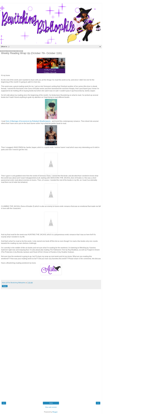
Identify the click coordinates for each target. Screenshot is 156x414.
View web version (51, 407)
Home (51, 403)
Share (4, 286)
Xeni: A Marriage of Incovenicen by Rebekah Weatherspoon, (28, 121)
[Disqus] (51, 316)
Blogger (55, 412)
